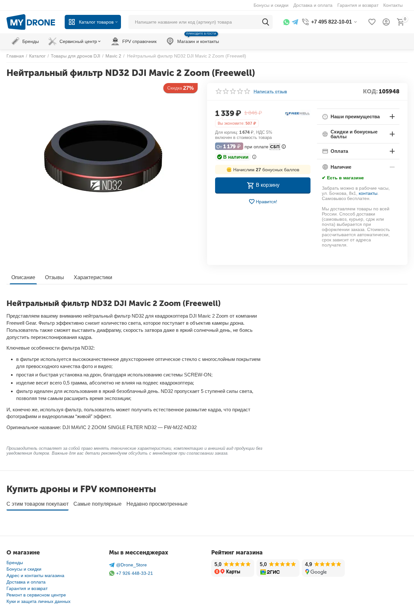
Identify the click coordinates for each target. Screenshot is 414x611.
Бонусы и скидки (23, 569)
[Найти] (265, 22)
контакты (368, 193)
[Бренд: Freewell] (297, 113)
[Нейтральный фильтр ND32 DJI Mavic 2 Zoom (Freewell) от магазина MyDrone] (102, 155)
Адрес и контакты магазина (35, 575)
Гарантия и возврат (27, 588)
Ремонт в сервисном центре (36, 594)
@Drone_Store (131, 564)
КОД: (370, 91)
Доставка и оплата (26, 582)
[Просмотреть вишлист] (372, 22)
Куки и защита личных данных (38, 601)
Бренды (14, 562)
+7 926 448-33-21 (134, 573)
